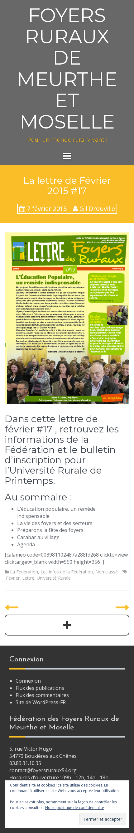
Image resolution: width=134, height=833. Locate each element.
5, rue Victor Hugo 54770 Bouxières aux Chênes (43, 752)
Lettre (28, 578)
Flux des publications (40, 687)
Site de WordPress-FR (41, 702)
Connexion (28, 680)
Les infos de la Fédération (67, 572)
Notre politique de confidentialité (74, 807)
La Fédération (24, 572)
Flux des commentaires (42, 695)
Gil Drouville (97, 208)
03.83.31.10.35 (25, 763)
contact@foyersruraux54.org (43, 770)
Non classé (106, 572)
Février (13, 578)
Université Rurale (54, 578)
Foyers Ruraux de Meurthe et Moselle (67, 68)
